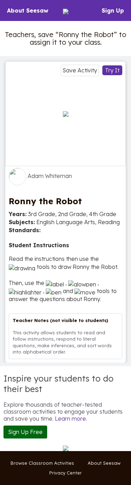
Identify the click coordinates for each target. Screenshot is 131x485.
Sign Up (113, 10)
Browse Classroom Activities (42, 463)
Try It (112, 70)
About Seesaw (27, 10)
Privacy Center (65, 473)
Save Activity (80, 70)
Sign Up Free (25, 431)
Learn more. (71, 418)
